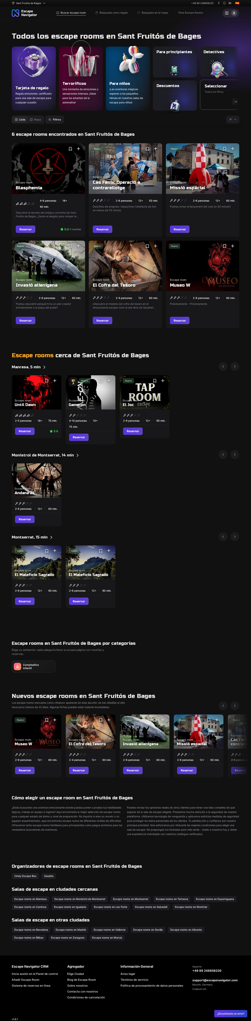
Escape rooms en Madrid (71, 929)
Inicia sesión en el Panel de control (35, 974)
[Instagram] (224, 3)
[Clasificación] (232, 119)
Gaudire (48, 876)
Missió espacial (187, 188)
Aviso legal (128, 974)
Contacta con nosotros (82, 991)
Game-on (77, 405)
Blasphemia (29, 188)
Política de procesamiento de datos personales (152, 985)
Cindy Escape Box (25, 876)
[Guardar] (70, 149)
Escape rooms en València (110, 929)
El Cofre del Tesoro (114, 285)
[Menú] (230, 13)
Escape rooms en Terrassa (172, 899)
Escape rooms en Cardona (30, 906)
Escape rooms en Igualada (70, 906)
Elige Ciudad (75, 974)
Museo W (180, 285)
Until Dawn (25, 405)
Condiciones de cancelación (86, 997)
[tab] (19, 119)
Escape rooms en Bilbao (28, 937)
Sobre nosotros (77, 985)
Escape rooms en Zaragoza (67, 937)
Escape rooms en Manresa (30, 899)
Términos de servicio (134, 979)
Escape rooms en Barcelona (31, 929)
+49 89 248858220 (202, 3)
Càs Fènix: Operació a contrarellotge (116, 185)
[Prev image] (223, 366)
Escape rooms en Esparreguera (215, 899)
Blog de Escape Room (81, 979)
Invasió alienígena (37, 285)
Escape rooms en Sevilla (148, 929)
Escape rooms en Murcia (107, 937)
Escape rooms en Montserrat (130, 899)
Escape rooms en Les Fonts (110, 906)
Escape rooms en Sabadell (151, 906)
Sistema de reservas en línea (31, 985)
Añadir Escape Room (25, 979)
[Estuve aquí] (78, 149)
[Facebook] (218, 3)
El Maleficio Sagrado (34, 574)
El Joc (128, 405)
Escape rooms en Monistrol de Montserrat (79, 899)
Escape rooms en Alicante (186, 929)
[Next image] (234, 366)
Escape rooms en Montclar (191, 906)
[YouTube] (230, 3)
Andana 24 (25, 493)
